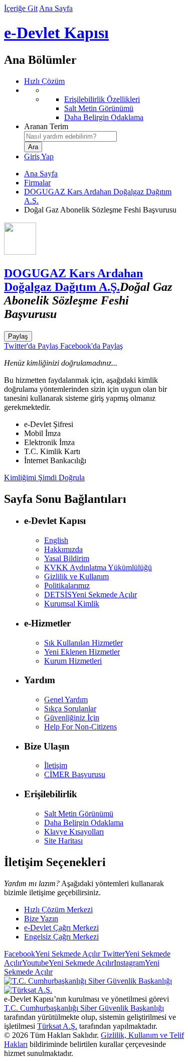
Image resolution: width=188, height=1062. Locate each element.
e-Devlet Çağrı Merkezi (61, 927)
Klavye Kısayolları (74, 831)
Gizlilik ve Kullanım (76, 576)
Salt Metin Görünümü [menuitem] (98, 108)
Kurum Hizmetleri (73, 661)
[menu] (104, 104)
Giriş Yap (39, 156)
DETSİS (90, 594)
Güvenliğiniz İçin (71, 717)
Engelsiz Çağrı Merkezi (61, 936)
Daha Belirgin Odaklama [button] (83, 822)
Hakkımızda (63, 549)
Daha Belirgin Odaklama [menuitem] (103, 117)
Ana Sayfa (56, 8)
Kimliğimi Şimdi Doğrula (44, 477)
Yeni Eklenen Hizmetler (82, 652)
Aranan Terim (46, 126)
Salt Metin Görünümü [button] (78, 813)
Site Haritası (63, 840)
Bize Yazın (41, 918)
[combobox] (70, 136)
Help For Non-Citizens (80, 726)
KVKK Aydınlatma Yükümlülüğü (98, 567)
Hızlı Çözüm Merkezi (58, 909)
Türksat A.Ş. (57, 1026)
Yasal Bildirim (66, 558)
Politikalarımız (67, 585)
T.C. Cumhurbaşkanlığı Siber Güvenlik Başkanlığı (84, 1008)
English (56, 540)
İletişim (55, 765)
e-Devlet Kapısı (56, 33)
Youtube (68, 963)
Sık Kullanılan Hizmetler (83, 643)
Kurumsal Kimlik (71, 603)
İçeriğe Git (21, 8)
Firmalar (37, 182)
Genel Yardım (66, 699)
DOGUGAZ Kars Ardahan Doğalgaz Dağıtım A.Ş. (73, 280)
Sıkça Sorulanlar (70, 708)
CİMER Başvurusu (74, 774)
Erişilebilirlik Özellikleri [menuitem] (102, 99)
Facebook (52, 953)
